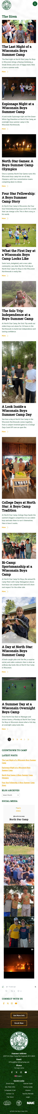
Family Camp (27, 1087)
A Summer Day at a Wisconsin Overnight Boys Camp (18, 708)
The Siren (10, 1097)
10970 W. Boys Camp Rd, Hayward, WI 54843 (19, 1056)
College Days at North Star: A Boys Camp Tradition (19, 506)
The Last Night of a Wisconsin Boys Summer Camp (17, 50)
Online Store (28, 1083)
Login (28, 1097)
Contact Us (10, 1094)
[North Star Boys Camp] (6, 9)
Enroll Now (19, 1023)
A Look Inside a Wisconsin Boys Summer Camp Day (17, 410)
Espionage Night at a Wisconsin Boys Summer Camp (18, 108)
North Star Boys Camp (17, 1111)
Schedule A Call (10, 1090)
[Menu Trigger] (35, 3)
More (4, 71)
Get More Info (19, 1015)
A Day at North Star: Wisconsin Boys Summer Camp (17, 651)
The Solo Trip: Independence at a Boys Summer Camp (17, 314)
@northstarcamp (19, 816)
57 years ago (12, 987)
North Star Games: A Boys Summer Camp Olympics (17, 165)
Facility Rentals (28, 1094)
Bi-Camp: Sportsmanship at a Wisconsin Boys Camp (17, 568)
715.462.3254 (19, 1068)
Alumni (28, 1090)
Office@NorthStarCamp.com (19, 1062)
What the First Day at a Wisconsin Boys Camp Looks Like (18, 254)
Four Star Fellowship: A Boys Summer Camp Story (18, 197)
